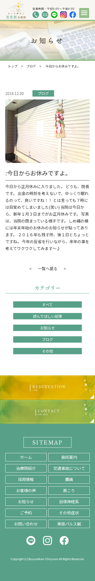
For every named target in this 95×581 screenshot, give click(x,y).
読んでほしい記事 (47, 316)
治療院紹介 (26, 468)
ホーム (26, 457)
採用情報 (26, 479)
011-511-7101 (35, 14)
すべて (47, 304)
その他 (47, 351)
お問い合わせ (26, 523)
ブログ (43, 93)
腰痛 (69, 479)
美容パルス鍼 (69, 523)
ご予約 (26, 512)
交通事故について (69, 468)
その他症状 (69, 512)
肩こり (69, 490)
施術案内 (69, 457)
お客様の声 (26, 490)
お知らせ (47, 327)
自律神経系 (69, 501)
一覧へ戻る (48, 268)
